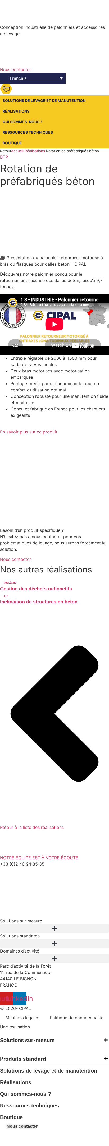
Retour (5, 151)
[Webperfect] (44, 1026)
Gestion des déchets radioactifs (36, 589)
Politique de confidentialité (76, 1017)
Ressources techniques (28, 132)
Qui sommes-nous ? (22, 121)
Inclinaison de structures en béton (39, 601)
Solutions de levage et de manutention (44, 100)
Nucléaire (10, 583)
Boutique (12, 143)
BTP (4, 157)
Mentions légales (22, 1017)
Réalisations (16, 111)
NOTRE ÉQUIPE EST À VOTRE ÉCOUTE (39, 857)
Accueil (17, 151)
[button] (54, 928)
